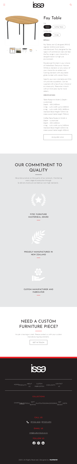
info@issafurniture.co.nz (38, 433)
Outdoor (44, 403)
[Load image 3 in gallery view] (24, 50)
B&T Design (60, 403)
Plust (38, 403)
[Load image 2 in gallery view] (18, 50)
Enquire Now (58, 137)
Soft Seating (33, 403)
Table (47, 27)
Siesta (65, 403)
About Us (29, 385)
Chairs (16, 403)
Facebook (34, 443)
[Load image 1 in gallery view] (12, 50)
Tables (21, 403)
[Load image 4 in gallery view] (30, 50)
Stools (27, 403)
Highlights (50, 385)
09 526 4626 (35, 422)
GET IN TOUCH (38, 342)
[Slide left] (7, 50)
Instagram (38, 443)
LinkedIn (43, 443)
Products (22, 385)
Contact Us (59, 385)
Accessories (52, 403)
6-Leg (56, 35)
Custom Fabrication (39, 385)
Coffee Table (58, 27)
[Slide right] (36, 50)
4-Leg (47, 35)
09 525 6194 (46, 422)
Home (16, 384)
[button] (4, 5)
